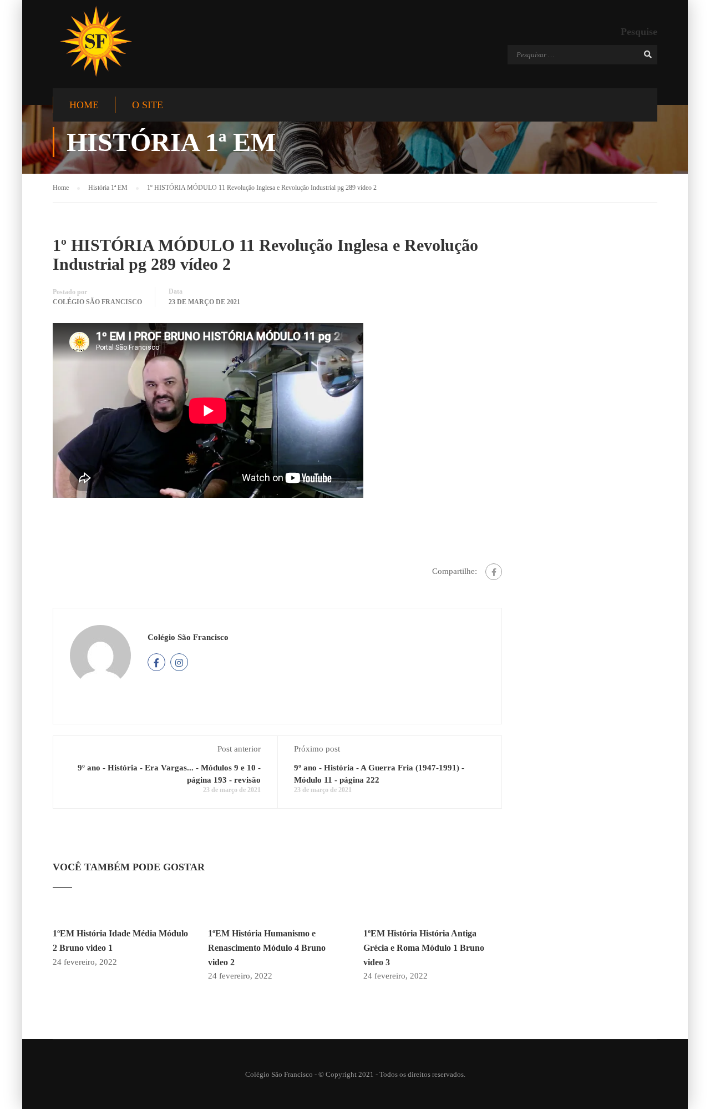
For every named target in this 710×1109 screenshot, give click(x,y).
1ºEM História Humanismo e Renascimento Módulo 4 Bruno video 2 (267, 947)
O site (147, 104)
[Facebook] (493, 571)
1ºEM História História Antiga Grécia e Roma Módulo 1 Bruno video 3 (423, 947)
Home (84, 104)
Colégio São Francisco (97, 302)
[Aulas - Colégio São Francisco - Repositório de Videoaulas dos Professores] (96, 41)
